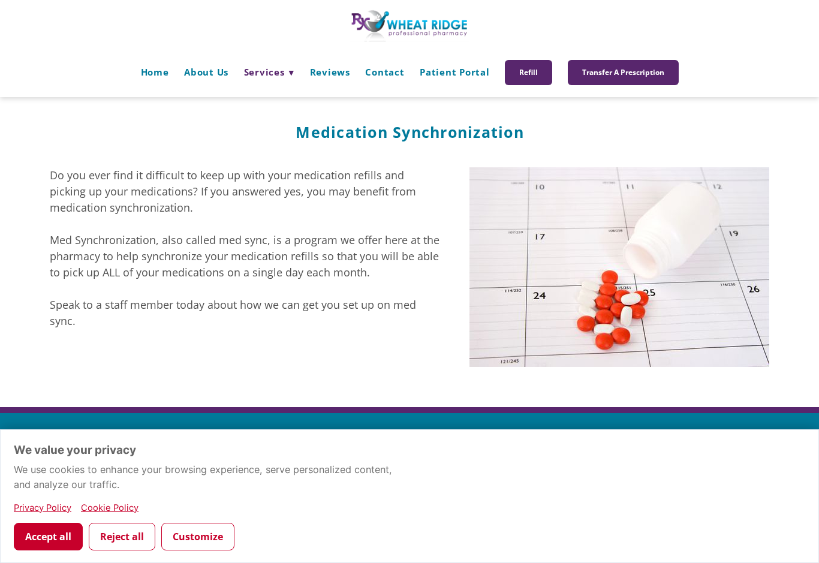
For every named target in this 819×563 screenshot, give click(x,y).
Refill (528, 72)
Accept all (48, 536)
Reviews (330, 72)
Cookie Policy (109, 507)
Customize (198, 536)
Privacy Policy (42, 507)
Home (155, 72)
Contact (384, 72)
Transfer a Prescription (623, 72)
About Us (206, 72)
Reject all (122, 536)
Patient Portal (455, 72)
